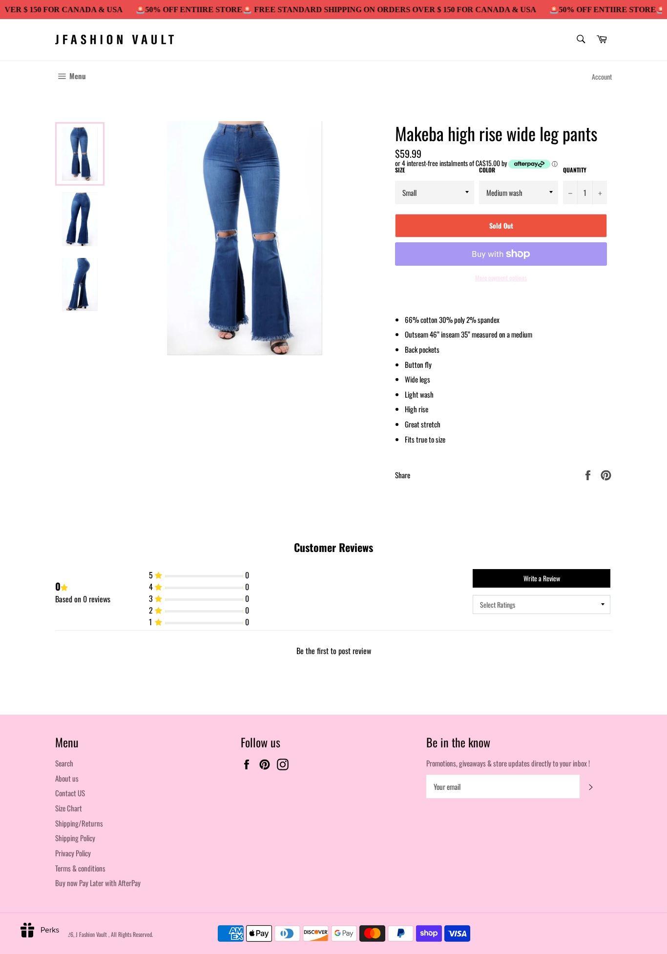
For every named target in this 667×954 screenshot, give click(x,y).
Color (487, 170)
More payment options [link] (501, 278)
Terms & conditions (80, 868)
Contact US (70, 792)
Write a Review (541, 578)
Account (602, 76)
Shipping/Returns (79, 823)
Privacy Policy (73, 853)
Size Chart (68, 808)
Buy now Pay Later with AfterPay (98, 882)
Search (64, 763)
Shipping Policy (75, 837)
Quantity (574, 170)
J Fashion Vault (92, 934)
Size (400, 170)
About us (67, 778)
